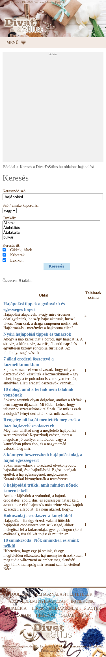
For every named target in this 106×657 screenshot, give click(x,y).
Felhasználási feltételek (63, 594)
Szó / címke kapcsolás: (21, 205)
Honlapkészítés (12, 646)
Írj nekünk (82, 601)
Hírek (38, 608)
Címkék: (9, 218)
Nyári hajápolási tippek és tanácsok (37, 334)
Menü (12, 43)
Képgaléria (14, 608)
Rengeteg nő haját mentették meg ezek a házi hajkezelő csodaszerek (41, 422)
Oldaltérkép (75, 615)
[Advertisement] (53, 108)
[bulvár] (51, 237)
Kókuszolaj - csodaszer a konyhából (37, 515)
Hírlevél (46, 615)
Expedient (46, 646)
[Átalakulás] (51, 232)
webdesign (31, 646)
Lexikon (16, 260)
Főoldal (9, 167)
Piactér (92, 608)
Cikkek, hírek (21, 250)
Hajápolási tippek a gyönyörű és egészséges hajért (34, 306)
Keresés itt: (11, 245)
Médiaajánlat (64, 608)
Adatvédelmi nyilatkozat (37, 601)
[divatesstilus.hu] (22, 25)
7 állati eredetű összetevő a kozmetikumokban (28, 361)
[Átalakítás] (51, 228)
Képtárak (17, 255)
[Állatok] (51, 223)
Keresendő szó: (15, 191)
